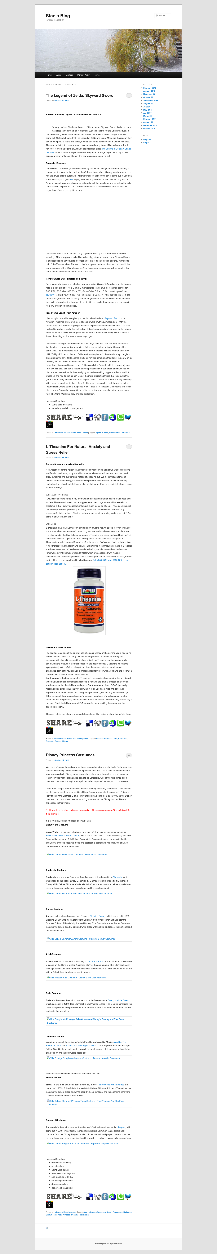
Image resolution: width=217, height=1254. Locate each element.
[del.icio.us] (89, 417)
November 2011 (150, 94)
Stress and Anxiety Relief (77, 738)
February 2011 (149, 119)
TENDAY (50, 294)
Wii (71, 179)
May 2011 (147, 109)
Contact (69, 74)
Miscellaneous (70, 432)
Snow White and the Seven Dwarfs (62, 835)
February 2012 (149, 87)
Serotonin (50, 741)
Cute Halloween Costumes (94, 1212)
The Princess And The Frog (110, 1084)
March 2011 (148, 116)
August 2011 (149, 103)
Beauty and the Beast (118, 1000)
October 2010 (149, 128)
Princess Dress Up (71, 1214)
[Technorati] (120, 417)
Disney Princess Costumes (70, 754)
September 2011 (150, 100)
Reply (65, 741)
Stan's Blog (58, 15)
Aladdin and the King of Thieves (81, 1045)
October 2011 (149, 97)
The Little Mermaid (95, 961)
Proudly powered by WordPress (108, 1243)
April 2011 (147, 112)
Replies (126, 432)
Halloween (58, 1212)
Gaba (115, 738)
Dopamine (107, 738)
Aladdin (117, 1041)
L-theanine (122, 738)
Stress (58, 741)
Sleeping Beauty (97, 915)
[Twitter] (128, 417)
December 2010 (150, 125)
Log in (146, 142)
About (58, 74)
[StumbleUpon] (112, 417)
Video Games (82, 432)
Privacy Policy (83, 74)
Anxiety (99, 738)
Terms (97, 74)
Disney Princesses (115, 1212)
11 (129, 755)
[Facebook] (104, 417)
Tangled (121, 1127)
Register (147, 139)
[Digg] (97, 417)
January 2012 (149, 91)
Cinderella (117, 877)
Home (49, 74)
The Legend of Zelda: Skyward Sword (80, 95)
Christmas (58, 432)
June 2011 (147, 106)
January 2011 (149, 122)
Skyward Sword (112, 318)
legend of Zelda (102, 432)
